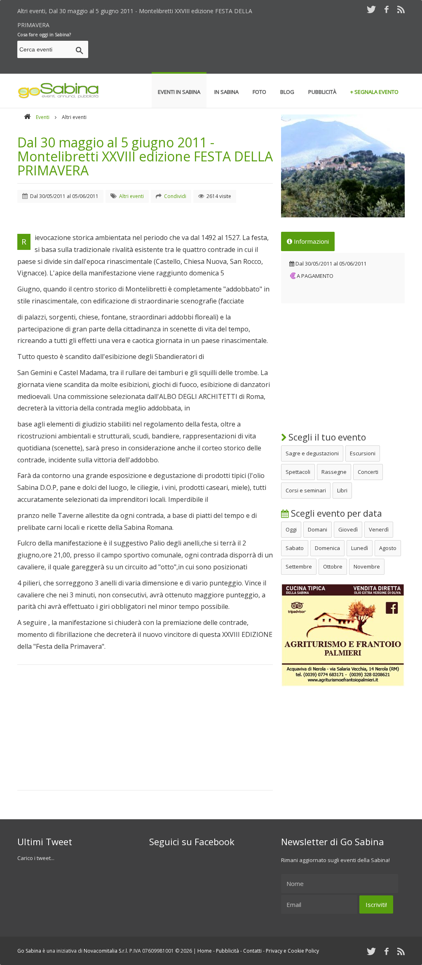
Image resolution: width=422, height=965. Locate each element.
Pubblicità (227, 950)
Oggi (291, 529)
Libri (342, 490)
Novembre (367, 566)
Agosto (387, 548)
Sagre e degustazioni (312, 453)
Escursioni (362, 453)
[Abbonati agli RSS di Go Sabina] (401, 9)
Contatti (252, 950)
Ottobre (332, 566)
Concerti (368, 472)
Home (204, 950)
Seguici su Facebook (191, 841)
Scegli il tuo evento (326, 437)
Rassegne (334, 472)
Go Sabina (29, 950)
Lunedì (359, 548)
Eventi (42, 117)
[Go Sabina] (27, 117)
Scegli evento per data (335, 513)
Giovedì (348, 529)
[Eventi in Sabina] (58, 96)
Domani (317, 529)
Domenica (327, 548)
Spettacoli (298, 472)
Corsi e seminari (306, 490)
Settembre (299, 566)
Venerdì (379, 529)
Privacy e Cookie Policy (292, 950)
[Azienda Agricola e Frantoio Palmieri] (343, 684)
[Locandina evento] (343, 165)
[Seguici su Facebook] (386, 9)
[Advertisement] (255, 50)
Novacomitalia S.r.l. (106, 950)
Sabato (295, 548)
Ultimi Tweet (44, 841)
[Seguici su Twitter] (371, 9)
